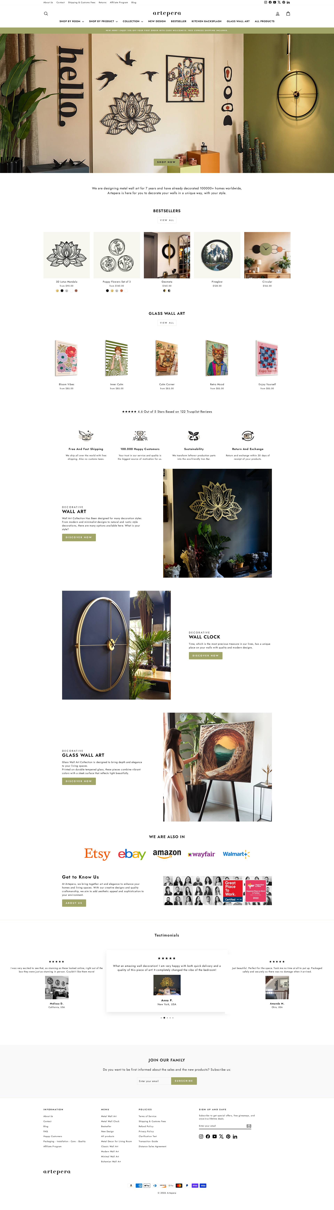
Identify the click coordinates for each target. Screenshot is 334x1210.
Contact (61, 2)
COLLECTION (132, 21)
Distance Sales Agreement (152, 1146)
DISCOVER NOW (79, 537)
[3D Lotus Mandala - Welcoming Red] (76, 290)
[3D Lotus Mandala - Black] (62, 290)
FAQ (45, 1131)
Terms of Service (147, 1116)
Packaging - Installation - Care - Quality (64, 1141)
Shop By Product (102, 21)
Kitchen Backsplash (207, 21)
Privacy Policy (146, 1131)
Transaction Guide (148, 1141)
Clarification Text (148, 1136)
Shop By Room (70, 21)
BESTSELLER (179, 21)
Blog (134, 2)
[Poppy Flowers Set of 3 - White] (126, 290)
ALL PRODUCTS (265, 21)
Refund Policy (146, 1126)
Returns (102, 2)
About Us (48, 2)
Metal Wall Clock (110, 1121)
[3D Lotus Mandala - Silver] (66, 290)
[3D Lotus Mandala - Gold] (57, 290)
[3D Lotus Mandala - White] (71, 290)
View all (167, 220)
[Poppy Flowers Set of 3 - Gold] (112, 290)
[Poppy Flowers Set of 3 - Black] (107, 290)
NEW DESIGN (157, 21)
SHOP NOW (166, 162)
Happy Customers (52, 1136)
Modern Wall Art (110, 1151)
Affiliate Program (119, 2)
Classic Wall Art (109, 1146)
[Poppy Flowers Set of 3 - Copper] (121, 290)
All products (107, 1136)
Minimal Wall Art (110, 1156)
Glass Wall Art (238, 21)
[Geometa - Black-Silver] (169, 290)
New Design (107, 1131)
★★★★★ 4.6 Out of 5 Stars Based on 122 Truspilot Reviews (167, 411)
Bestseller (106, 1126)
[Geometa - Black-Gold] (164, 290)
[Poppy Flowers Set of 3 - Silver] (116, 290)
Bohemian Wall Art (111, 1161)
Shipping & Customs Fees (81, 2)
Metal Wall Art (109, 1116)
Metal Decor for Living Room (116, 1141)
